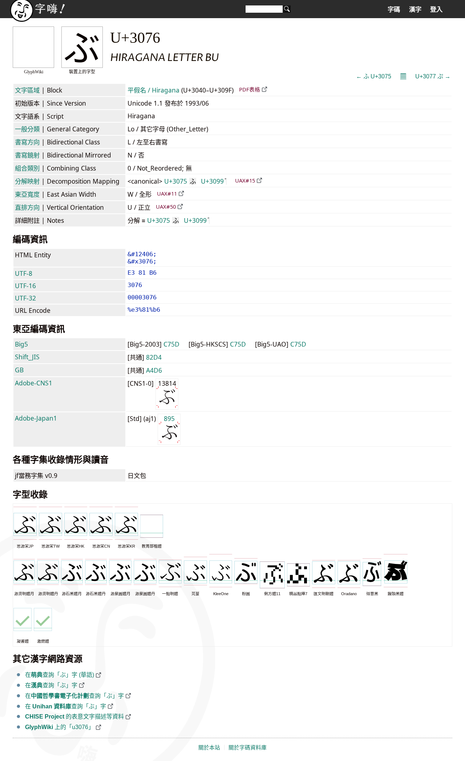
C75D (171, 344)
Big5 (21, 344)
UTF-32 (25, 298)
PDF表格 (249, 89)
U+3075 (180, 181)
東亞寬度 (27, 194)
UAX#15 (245, 180)
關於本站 (209, 747)
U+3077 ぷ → (432, 76)
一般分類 (27, 128)
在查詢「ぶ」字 (51, 685)
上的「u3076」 (59, 727)
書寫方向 (27, 142)
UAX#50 (166, 206)
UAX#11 (167, 193)
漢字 (415, 9)
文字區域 (27, 90)
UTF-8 (23, 273)
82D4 (154, 357)
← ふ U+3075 (373, 76)
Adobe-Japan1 (36, 418)
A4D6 (154, 370)
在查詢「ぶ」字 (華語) (59, 675)
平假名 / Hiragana (153, 90)
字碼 (394, 9)
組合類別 (27, 168)
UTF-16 (25, 285)
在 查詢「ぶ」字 (65, 706)
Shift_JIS (27, 356)
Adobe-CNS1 (33, 383)
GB (19, 369)
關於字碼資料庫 (248, 747)
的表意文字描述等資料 (74, 716)
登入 (436, 9)
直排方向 (27, 207)
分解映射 (27, 181)
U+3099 (212, 181)
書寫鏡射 (27, 155)
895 (169, 418)
